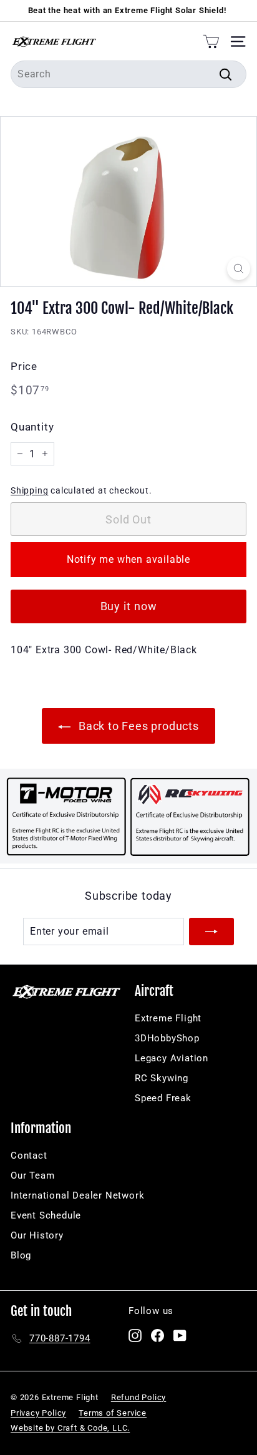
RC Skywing (161, 1078)
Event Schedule (46, 1215)
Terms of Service (113, 1413)
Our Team (32, 1175)
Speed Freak (163, 1098)
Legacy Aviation (171, 1058)
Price (24, 366)
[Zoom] (238, 268)
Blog (21, 1255)
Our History (37, 1235)
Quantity (32, 427)
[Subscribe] (211, 931)
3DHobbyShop (167, 1038)
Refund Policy (138, 1397)
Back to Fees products (137, 725)
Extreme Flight (168, 1018)
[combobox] (128, 74)
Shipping (29, 490)
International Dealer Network (77, 1195)
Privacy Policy (38, 1413)
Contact (29, 1155)
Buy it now (128, 606)
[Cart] (211, 41)
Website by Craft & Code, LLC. (70, 1428)
